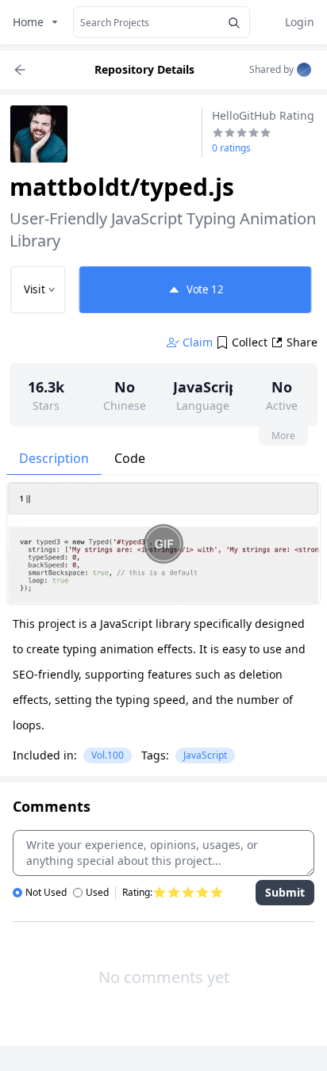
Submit (285, 892)
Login (299, 21)
